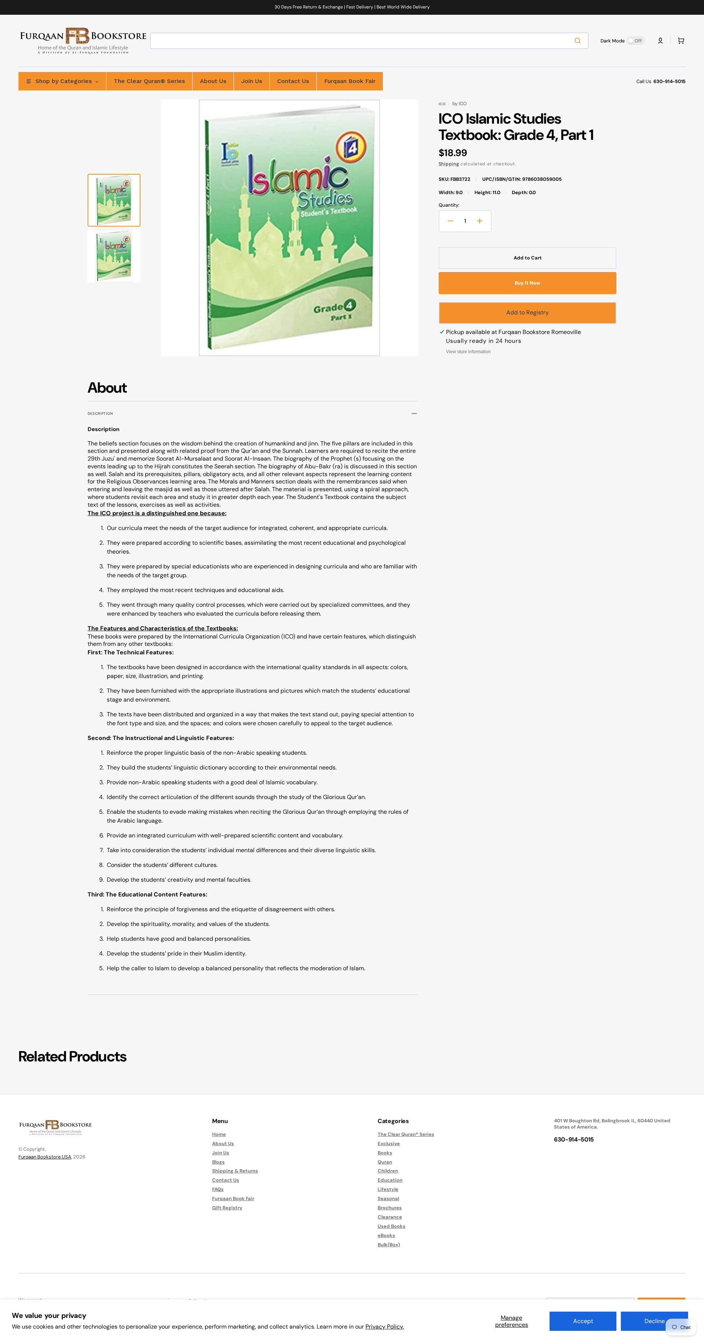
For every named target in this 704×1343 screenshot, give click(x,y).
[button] (660, 40)
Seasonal (388, 1198)
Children (388, 1171)
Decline (655, 1321)
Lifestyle (388, 1189)
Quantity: (449, 205)
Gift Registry (227, 1208)
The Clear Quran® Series (406, 1134)
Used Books (391, 1226)
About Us (223, 1143)
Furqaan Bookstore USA (44, 1157)
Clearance (390, 1217)
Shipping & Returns (235, 1171)
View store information (468, 351)
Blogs (218, 1162)
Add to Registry (527, 312)
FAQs (218, 1189)
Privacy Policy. (384, 1326)
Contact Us (225, 1180)
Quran (385, 1162)
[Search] (579, 40)
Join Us (220, 1153)
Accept (583, 1321)
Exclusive (389, 1143)
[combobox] (369, 40)
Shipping (449, 164)
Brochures (390, 1208)
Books (385, 1153)
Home (219, 1134)
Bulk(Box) (389, 1245)
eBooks (386, 1235)
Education (390, 1180)
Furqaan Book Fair (233, 1198)
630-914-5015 (669, 81)
